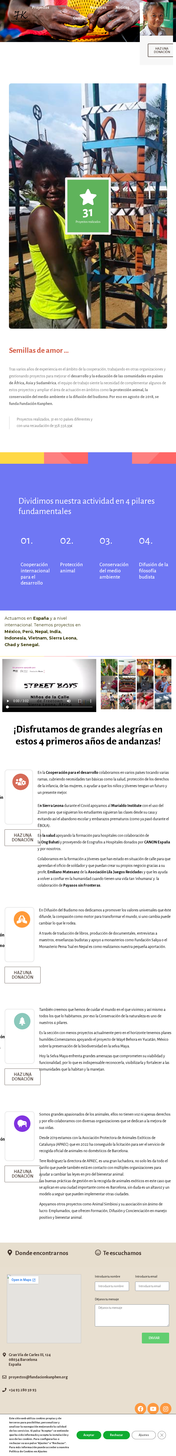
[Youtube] (153, 1408)
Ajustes (144, 1435)
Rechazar (116, 1435)
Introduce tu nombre (107, 1276)
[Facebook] (140, 1408)
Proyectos (40, 8)
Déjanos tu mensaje (107, 1299)
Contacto (80, 18)
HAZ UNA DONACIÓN (162, 50)
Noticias (122, 8)
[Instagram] (165, 1408)
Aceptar (88, 1435)
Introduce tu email (146, 1276)
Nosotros (98, 8)
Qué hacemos (69, 8)
